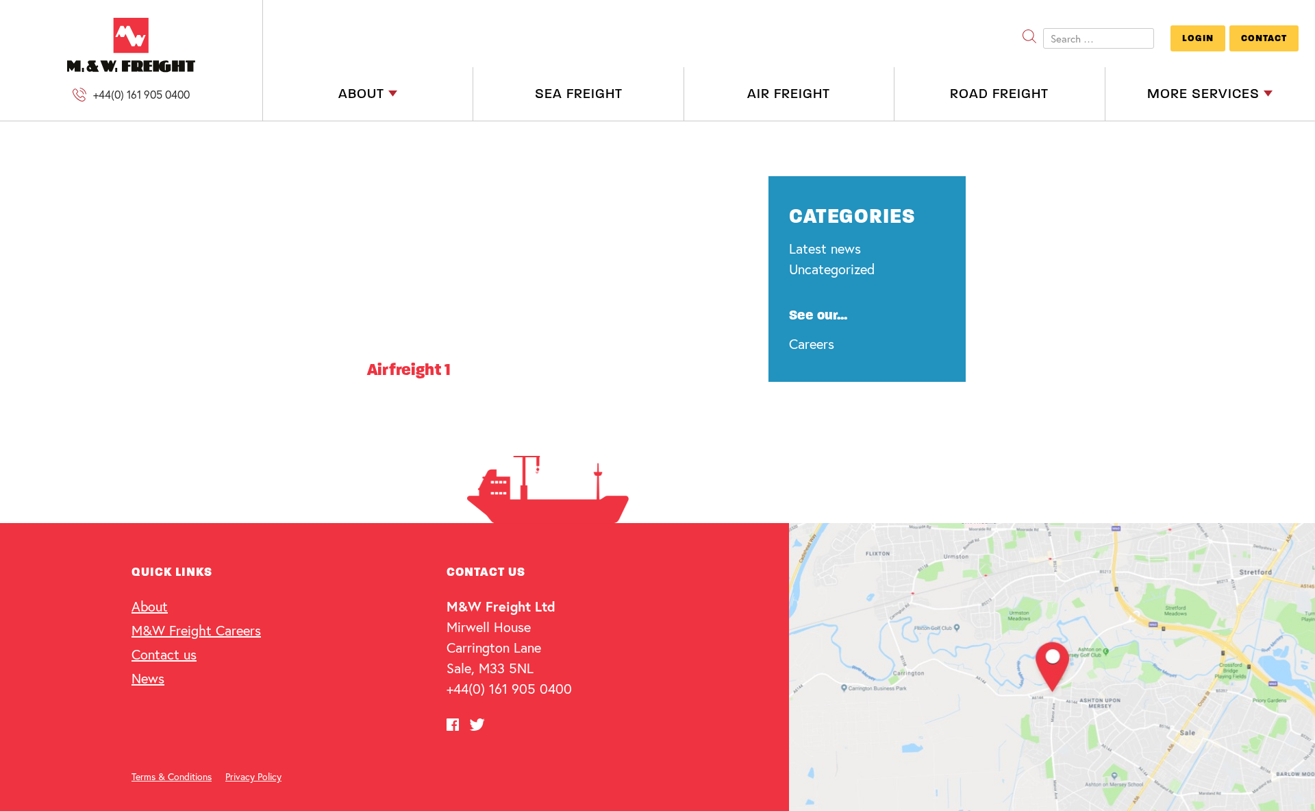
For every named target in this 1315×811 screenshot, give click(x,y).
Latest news (825, 248)
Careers (811, 344)
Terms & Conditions (172, 776)
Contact (1264, 38)
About (150, 606)
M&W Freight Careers (196, 630)
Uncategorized (832, 269)
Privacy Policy (253, 776)
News (148, 678)
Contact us (164, 654)
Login (1198, 38)
